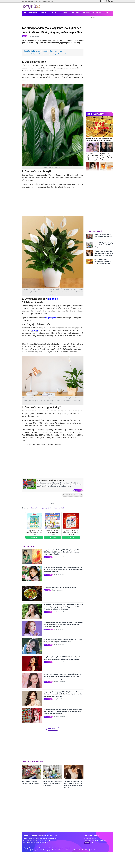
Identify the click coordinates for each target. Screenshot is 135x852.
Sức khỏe (75, 12)
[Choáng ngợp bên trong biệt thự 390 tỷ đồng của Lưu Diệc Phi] (92, 167)
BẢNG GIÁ (87, 842)
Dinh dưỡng (85, 12)
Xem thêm (79, 490)
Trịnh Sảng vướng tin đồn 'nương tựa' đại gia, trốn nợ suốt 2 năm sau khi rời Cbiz (106, 157)
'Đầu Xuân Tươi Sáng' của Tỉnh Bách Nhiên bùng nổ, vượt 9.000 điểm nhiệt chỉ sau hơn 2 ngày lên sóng (73, 784)
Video (106, 12)
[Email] (112, 1)
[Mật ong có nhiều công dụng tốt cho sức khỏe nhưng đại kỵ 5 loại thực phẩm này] (106, 167)
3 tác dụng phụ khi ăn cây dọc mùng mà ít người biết (60, 587)
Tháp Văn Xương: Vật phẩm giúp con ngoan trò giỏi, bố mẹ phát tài (46, 54)
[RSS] (109, 1)
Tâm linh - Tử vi (48, 557)
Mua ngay (34, 537)
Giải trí (54, 12)
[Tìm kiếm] (110, 17)
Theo (72, 495)
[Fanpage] (101, 1)
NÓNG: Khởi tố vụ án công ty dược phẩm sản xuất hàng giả (30, 782)
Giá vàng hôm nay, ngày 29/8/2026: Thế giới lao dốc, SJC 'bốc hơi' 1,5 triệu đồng (99, 139)
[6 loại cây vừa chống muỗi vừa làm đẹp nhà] (29, 485)
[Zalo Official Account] (103, 1)
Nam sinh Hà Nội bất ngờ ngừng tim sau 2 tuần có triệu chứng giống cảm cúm (52, 783)
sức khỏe (34, 330)
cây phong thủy (50, 318)
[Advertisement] (52, 461)
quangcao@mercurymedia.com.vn (97, 840)
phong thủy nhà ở (58, 508)
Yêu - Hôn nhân (32, 12)
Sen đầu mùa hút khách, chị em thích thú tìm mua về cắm (43, 51)
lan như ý (52, 298)
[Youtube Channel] (107, 1)
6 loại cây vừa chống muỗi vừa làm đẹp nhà (50, 480)
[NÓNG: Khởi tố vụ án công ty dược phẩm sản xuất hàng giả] (31, 772)
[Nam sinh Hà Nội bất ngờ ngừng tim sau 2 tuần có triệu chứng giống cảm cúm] (52, 772)
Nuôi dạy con (96, 12)
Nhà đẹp (24, 36)
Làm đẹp (64, 12)
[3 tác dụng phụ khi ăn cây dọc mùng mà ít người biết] (32, 593)
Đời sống (44, 12)
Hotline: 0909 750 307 (47, 1)
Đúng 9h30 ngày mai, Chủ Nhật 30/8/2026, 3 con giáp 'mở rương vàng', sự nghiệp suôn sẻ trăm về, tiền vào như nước (62, 658)
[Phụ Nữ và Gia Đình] (32, 6)
